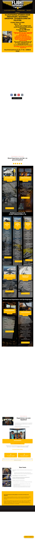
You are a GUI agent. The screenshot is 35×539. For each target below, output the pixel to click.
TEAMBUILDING (21, 10)
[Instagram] (15, 95)
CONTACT (17, 12)
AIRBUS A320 (24, 445)
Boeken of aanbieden (9, 257)
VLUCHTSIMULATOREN (9, 10)
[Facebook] (11, 95)
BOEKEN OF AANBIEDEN (25, 197)
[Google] (22, 95)
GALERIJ (29, 10)
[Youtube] (19, 95)
